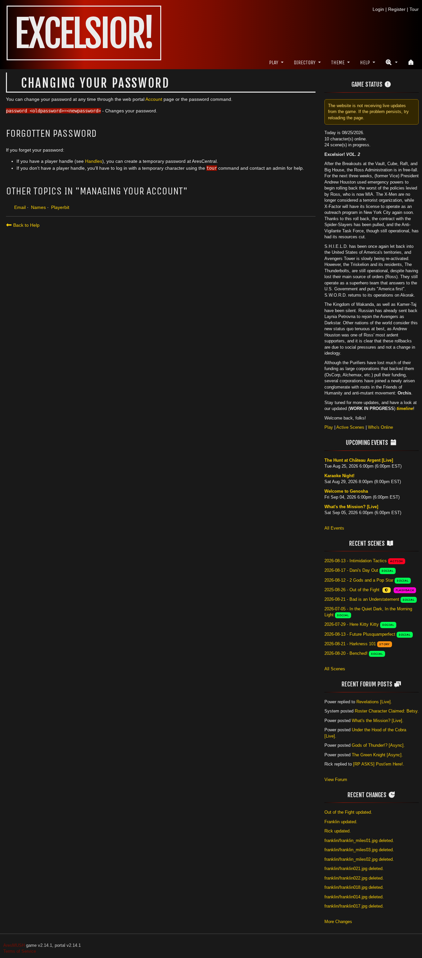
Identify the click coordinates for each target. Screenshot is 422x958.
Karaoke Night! (339, 475)
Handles (93, 161)
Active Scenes (350, 427)
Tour (414, 9)
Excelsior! (84, 34)
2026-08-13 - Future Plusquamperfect (359, 634)
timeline (405, 408)
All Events (334, 528)
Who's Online (380, 427)
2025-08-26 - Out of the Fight (351, 589)
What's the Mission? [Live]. (378, 720)
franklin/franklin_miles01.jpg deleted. (359, 840)
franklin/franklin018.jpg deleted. (354, 887)
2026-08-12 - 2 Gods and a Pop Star (358, 580)
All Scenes (334, 668)
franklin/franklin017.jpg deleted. (354, 906)
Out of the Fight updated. (348, 812)
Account (153, 99)
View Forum (335, 779)
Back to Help (26, 225)
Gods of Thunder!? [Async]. (378, 745)
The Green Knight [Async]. (377, 754)
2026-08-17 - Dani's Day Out (351, 570)
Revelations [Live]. (374, 701)
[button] (391, 62)
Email (20, 207)
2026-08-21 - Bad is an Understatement (361, 599)
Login (378, 9)
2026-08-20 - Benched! (346, 653)
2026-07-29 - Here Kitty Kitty (351, 624)
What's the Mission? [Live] (351, 506)
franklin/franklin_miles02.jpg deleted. (359, 859)
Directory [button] (305, 62)
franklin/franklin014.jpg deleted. (354, 896)
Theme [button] (338, 62)
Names (38, 207)
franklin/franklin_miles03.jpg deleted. (359, 849)
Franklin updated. (340, 821)
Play (328, 427)
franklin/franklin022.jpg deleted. (354, 878)
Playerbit (60, 207)
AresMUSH (14, 945)
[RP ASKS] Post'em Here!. (378, 764)
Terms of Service (19, 951)
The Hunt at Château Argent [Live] (358, 460)
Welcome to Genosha (346, 491)
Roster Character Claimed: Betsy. (387, 711)
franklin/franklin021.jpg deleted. (354, 868)
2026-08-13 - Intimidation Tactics (355, 560)
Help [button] (365, 62)
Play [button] (273, 62)
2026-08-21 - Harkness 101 (350, 643)
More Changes (338, 921)
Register (397, 9)
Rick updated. (337, 830)
